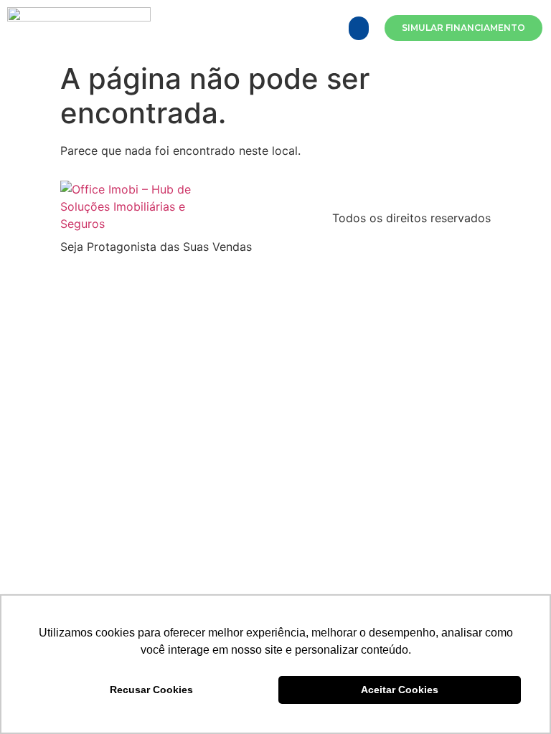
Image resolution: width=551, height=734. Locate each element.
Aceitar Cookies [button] (399, 689)
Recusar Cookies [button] (151, 689)
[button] (359, 28)
